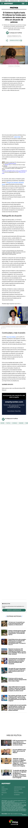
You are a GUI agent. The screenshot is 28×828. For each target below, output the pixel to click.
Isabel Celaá (17, 137)
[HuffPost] (6, 783)
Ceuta (8, 0)
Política (14, 8)
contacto (4, 790)
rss (2, 794)
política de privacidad (18, 792)
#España (7, 164)
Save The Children (11, 337)
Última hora (23, 3)
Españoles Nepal (22, 0)
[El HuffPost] (8, 3)
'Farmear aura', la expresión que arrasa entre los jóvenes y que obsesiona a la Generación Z (16, 623)
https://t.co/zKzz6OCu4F (8, 171)
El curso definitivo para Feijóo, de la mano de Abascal (19, 751)
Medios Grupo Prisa (14, 824)
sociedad (14, 423)
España (2, 423)
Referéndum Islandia (14, 0)
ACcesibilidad (17, 794)
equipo (3, 787)
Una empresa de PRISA (14, 821)
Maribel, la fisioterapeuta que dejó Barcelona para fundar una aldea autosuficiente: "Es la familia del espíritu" (17, 632)
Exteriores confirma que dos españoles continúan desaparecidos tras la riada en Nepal (17, 680)
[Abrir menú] (2, 3)
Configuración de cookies (19, 787)
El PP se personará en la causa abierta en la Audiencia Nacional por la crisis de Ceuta (19, 743)
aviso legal (16, 790)
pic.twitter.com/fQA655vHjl (20, 171)
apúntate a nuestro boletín (14, 610)
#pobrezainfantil (12, 163)
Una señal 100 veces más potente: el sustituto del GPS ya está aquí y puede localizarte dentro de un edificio (17, 670)
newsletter (4, 792)
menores (21, 423)
